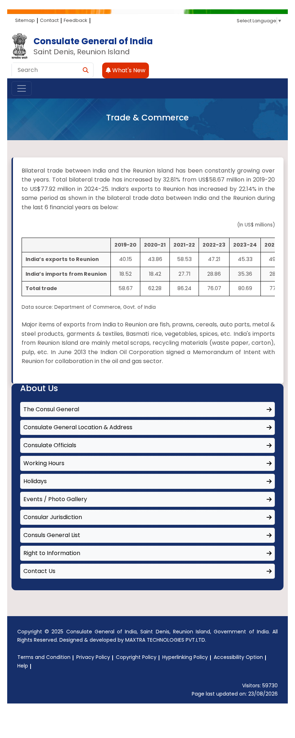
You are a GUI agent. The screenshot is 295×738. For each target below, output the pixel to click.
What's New (128, 70)
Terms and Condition (44, 657)
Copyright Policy (136, 657)
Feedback (75, 20)
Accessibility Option (238, 657)
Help (22, 665)
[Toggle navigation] (22, 88)
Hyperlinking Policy (185, 657)
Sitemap (25, 20)
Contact (49, 20)
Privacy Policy (93, 657)
